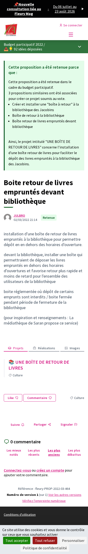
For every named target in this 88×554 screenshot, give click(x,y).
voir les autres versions (64, 495)
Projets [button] (18, 348)
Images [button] (75, 348)
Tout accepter (16, 540)
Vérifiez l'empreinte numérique (44, 501)
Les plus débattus (74, 452)
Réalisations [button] (46, 348)
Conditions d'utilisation (20, 514)
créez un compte (50, 470)
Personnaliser (73, 540)
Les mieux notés (14, 452)
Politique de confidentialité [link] (45, 548)
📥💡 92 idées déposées (23, 49)
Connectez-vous (17, 470)
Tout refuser (45, 540)
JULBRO (19, 215)
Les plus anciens (54, 452)
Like (11, 398)
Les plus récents (34, 452)
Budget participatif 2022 (23, 44)
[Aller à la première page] (33, 29)
